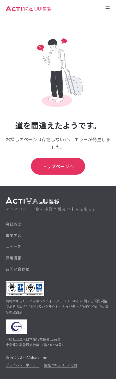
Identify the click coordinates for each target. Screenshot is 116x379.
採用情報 (13, 258)
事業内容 (13, 235)
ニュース (13, 246)
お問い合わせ (17, 269)
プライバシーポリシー (22, 364)
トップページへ (58, 166)
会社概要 (13, 224)
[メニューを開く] (107, 8)
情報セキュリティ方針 (60, 364)
